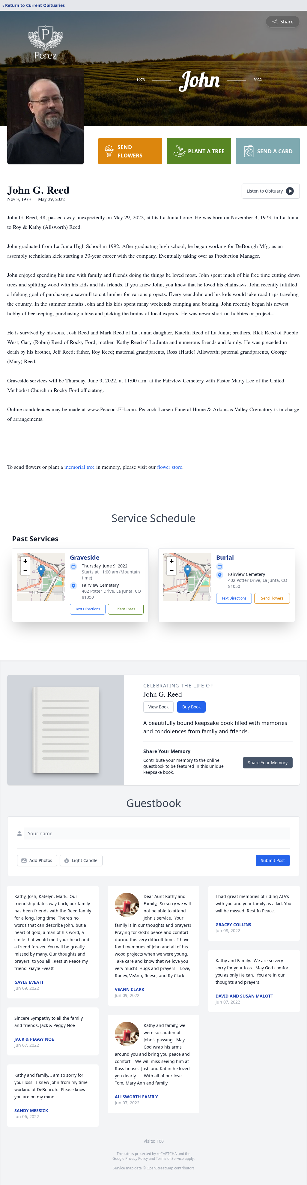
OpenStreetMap (160, 1168)
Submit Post (273, 860)
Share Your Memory (268, 762)
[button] (41, 571)
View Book (158, 707)
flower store (169, 466)
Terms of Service (170, 1158)
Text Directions (87, 609)
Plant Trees (126, 609)
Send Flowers (272, 598)
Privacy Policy (136, 1158)
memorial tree (79, 466)
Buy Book (191, 707)
